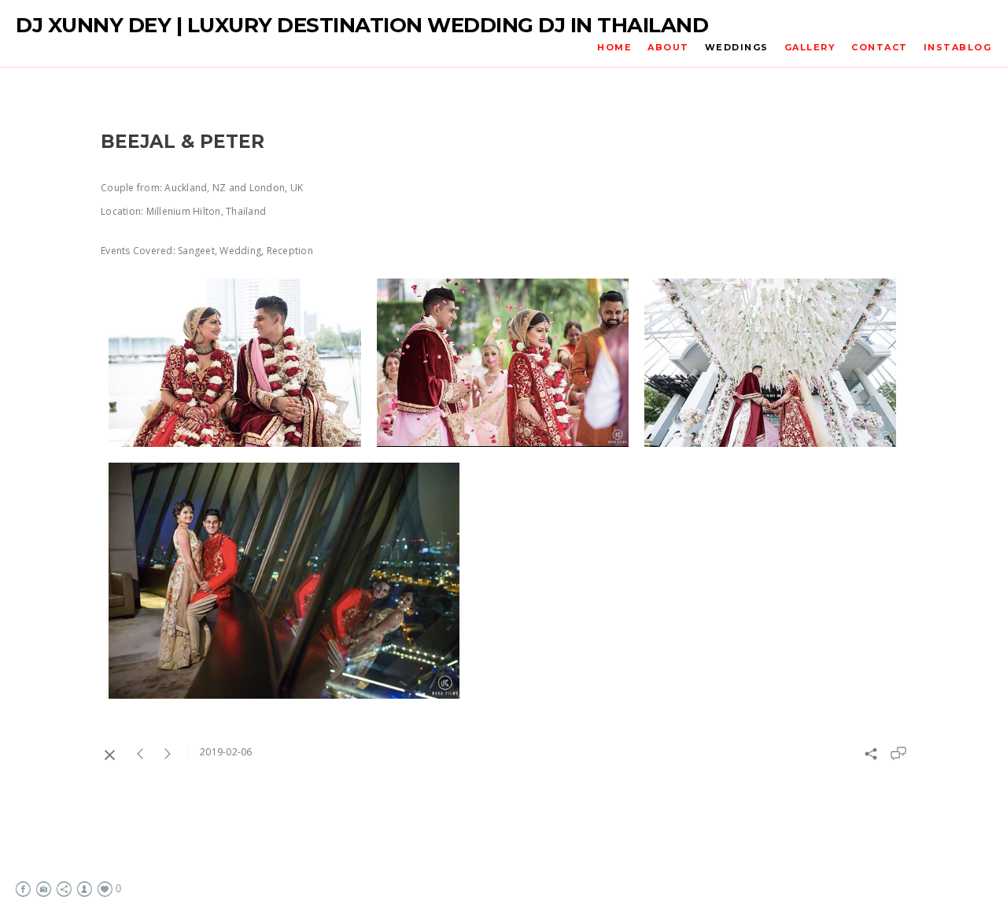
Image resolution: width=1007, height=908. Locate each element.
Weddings (737, 47)
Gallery (810, 47)
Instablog (958, 47)
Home (614, 47)
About (668, 47)
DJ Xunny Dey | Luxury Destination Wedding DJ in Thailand (362, 25)
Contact (879, 47)
